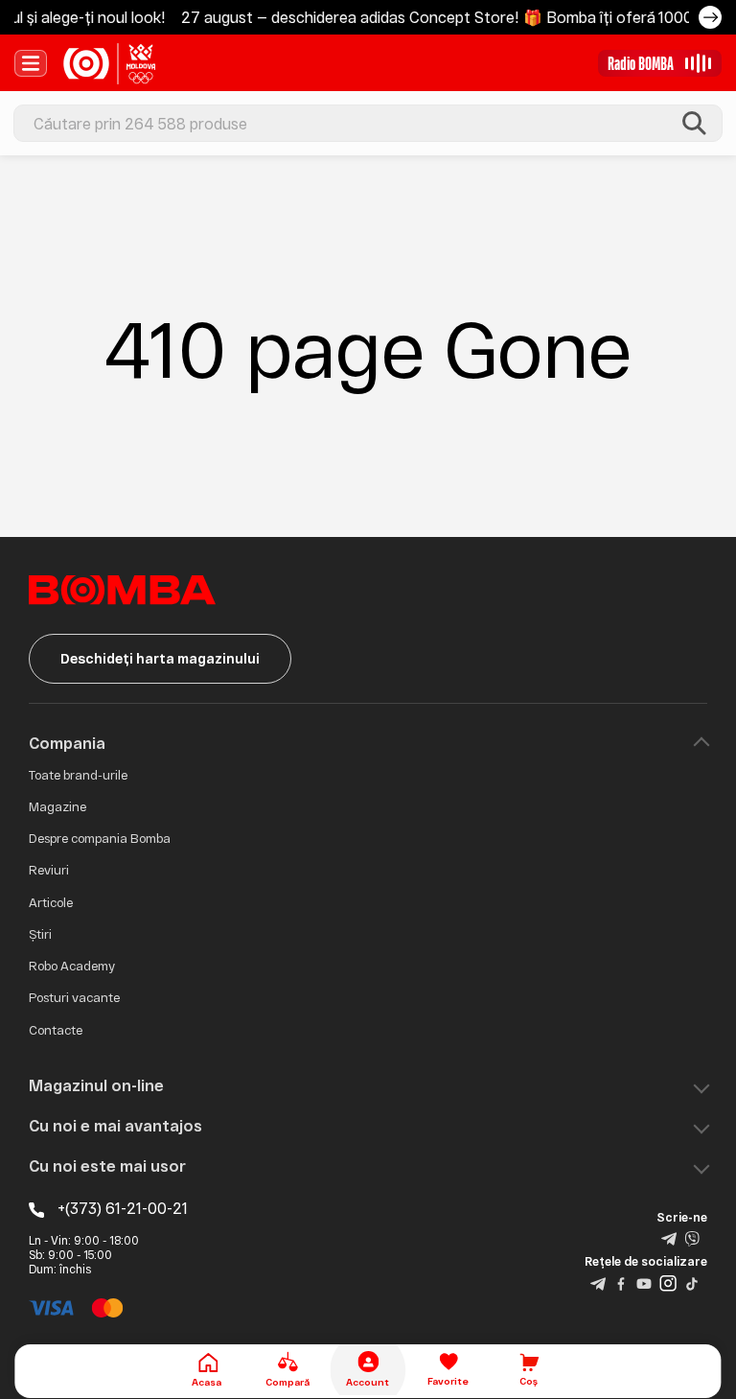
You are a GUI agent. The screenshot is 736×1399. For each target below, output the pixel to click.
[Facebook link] (621, 1282)
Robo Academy (72, 965)
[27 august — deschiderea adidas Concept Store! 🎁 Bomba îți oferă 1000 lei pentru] (710, 17)
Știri (40, 934)
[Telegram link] (669, 1238)
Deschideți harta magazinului (160, 658)
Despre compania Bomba (100, 838)
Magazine (57, 806)
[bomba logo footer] (122, 588)
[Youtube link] (644, 1282)
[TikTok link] (692, 1282)
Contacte (55, 1030)
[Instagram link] (668, 1282)
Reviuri (49, 869)
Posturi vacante (74, 997)
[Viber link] (692, 1238)
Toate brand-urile (78, 774)
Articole (51, 902)
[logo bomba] (109, 63)
